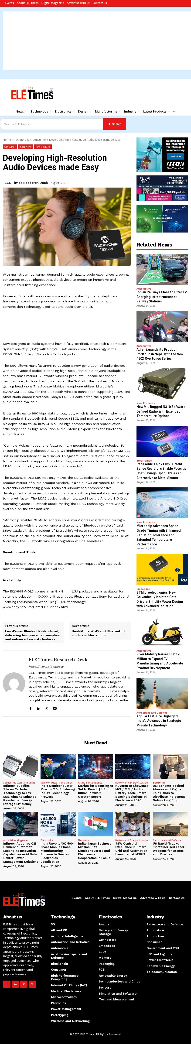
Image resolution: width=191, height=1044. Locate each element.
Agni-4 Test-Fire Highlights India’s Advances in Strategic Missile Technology (158, 720)
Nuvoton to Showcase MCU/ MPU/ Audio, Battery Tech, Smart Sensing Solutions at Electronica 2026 (131, 793)
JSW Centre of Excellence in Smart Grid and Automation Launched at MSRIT (131, 849)
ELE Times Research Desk (26, 183)
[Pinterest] (23, 984)
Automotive (143, 289)
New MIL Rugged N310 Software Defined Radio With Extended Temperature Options (160, 411)
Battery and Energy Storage (131, 782)
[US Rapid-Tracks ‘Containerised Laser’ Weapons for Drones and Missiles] (170, 824)
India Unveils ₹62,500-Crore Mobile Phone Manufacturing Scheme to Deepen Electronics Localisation (57, 852)
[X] (46, 707)
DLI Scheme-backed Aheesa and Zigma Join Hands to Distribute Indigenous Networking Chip (169, 793)
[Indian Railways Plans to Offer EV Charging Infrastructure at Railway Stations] (162, 269)
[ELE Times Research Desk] (14, 683)
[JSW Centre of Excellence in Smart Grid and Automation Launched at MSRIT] (132, 824)
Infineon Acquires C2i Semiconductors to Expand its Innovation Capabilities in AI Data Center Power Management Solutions (20, 852)
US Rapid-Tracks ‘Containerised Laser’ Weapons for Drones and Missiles (169, 849)
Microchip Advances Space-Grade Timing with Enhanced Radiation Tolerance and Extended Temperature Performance (158, 535)
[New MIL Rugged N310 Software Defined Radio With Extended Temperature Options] (162, 383)
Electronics (144, 460)
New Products (42, 146)
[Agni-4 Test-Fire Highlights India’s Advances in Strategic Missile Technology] (162, 693)
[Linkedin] (38, 707)
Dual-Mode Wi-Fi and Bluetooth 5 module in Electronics (98, 633)
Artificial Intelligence (90, 782)
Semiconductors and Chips (19, 782)
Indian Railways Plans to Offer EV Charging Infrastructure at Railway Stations (161, 296)
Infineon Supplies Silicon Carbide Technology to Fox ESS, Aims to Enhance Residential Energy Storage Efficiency (19, 795)
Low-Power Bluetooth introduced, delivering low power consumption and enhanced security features (32, 635)
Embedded (143, 589)
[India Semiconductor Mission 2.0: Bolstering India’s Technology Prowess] (58, 766)
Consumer (39, 140)
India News (25, 146)
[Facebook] (30, 707)
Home (7, 140)
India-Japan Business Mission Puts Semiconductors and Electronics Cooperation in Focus (94, 851)
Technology (21, 140)
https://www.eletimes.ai (46, 666)
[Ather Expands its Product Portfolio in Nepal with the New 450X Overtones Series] (162, 326)
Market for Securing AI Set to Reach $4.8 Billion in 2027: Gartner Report (95, 791)
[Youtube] (55, 707)
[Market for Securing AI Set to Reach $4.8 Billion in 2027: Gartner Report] (95, 766)
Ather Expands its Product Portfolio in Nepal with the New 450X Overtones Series (159, 354)
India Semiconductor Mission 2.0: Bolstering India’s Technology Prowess (58, 791)
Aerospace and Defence (151, 713)
